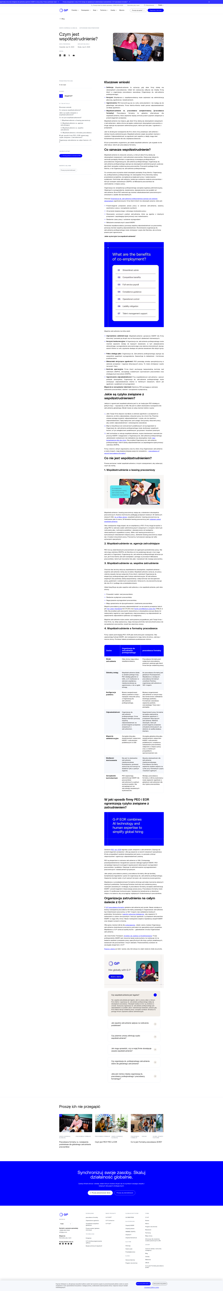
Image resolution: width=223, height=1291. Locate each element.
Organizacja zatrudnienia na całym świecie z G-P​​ (75, 141)
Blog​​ (146, 1253)
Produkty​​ (74, 10)
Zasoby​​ (113, 10)
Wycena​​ (121, 10)
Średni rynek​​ (129, 1249)
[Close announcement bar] (209, 2)
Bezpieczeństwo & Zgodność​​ (94, 1246)
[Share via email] (74, 55)
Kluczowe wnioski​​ (65, 107)
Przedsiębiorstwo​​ (130, 1252)
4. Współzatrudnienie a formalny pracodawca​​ (76, 132)
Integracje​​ (88, 1238)
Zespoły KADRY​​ (130, 1225)
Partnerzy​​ (103, 10)
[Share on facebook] (65, 55)
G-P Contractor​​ (110, 1220)
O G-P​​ (147, 1217)
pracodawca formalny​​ (92, 1217)
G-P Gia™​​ (108, 1223)
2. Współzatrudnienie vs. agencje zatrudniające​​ (72, 124)
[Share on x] (69, 55)
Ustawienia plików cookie (151, 1287)
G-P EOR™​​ (109, 1217)
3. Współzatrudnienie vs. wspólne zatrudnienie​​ (72, 129)
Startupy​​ (128, 1245)
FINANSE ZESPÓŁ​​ (131, 1231)
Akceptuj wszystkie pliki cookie (143, 1283)
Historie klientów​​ (130, 1260)
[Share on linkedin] (60, 55)
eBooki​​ (147, 1262)
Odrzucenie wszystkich (159, 1283)
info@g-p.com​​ (63, 1232)
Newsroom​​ (148, 1229)
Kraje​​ (94, 10)
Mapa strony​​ (148, 1236)
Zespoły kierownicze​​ (131, 1237)
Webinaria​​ (148, 1259)
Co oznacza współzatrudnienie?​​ (70, 110)
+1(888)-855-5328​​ (64, 1230)
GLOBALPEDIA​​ (130, 1217)
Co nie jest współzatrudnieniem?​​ (70, 117)
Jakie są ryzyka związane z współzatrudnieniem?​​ (68, 114)
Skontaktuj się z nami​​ (65, 1238)
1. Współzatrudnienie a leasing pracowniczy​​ (75, 120)
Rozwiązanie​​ (85, 10)
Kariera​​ (147, 1220)
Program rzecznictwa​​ (131, 1263)
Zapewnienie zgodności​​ (92, 1220)
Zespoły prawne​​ (130, 1228)
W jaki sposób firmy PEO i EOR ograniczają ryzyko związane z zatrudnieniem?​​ (74, 136)
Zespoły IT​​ (128, 1234)
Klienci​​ (147, 1223)
